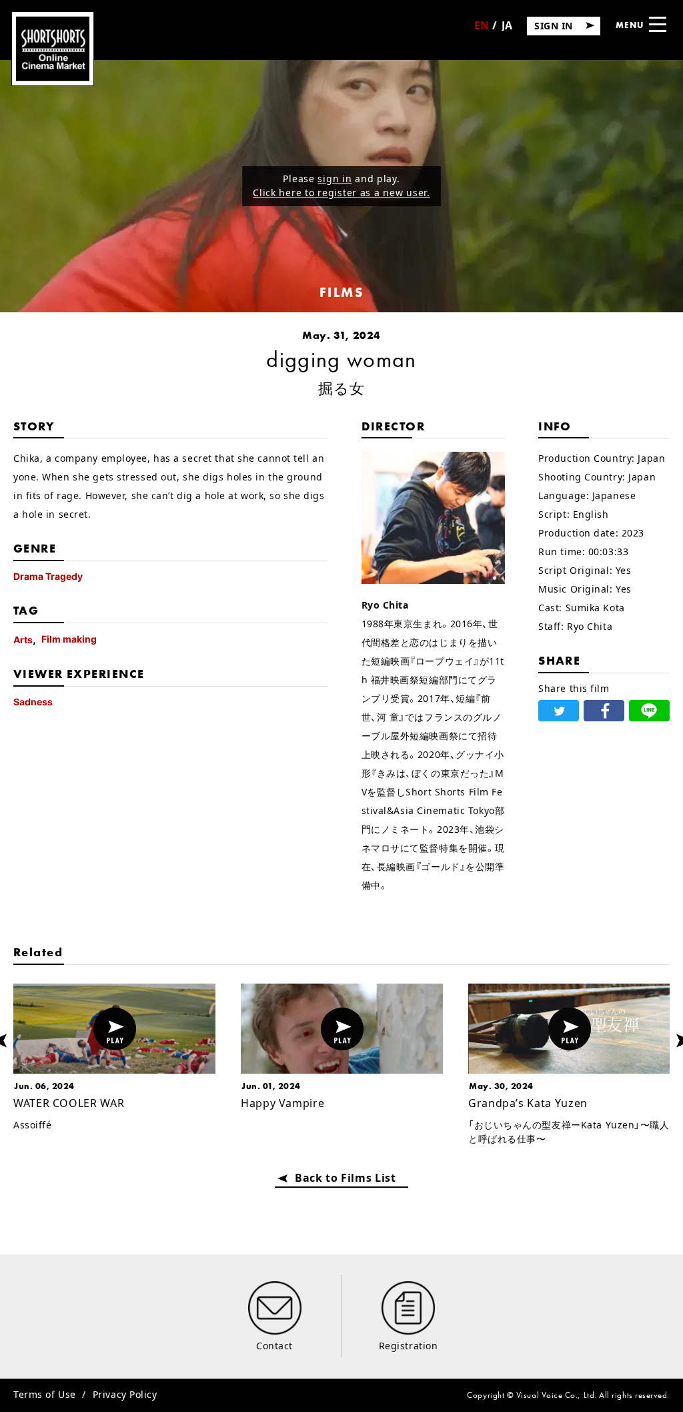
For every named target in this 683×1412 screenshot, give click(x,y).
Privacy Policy (125, 1394)
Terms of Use (44, 1394)
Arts (23, 639)
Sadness (33, 701)
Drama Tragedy (48, 576)
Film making (69, 639)
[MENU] (657, 24)
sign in (334, 178)
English (481, 30)
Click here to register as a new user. (341, 192)
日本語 (507, 30)
